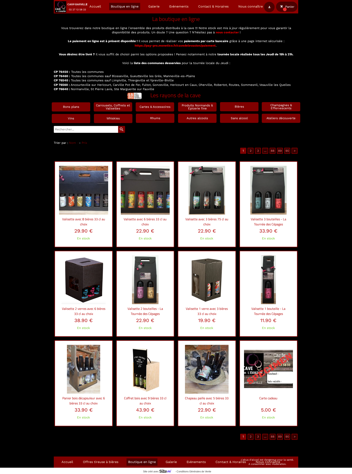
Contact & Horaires (213, 6)
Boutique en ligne (125, 6)
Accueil (95, 6)
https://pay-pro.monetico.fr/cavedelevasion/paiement (175, 45)
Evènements (178, 6)
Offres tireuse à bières (100, 462)
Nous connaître (250, 6)
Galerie (154, 6)
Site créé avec (151, 471)
